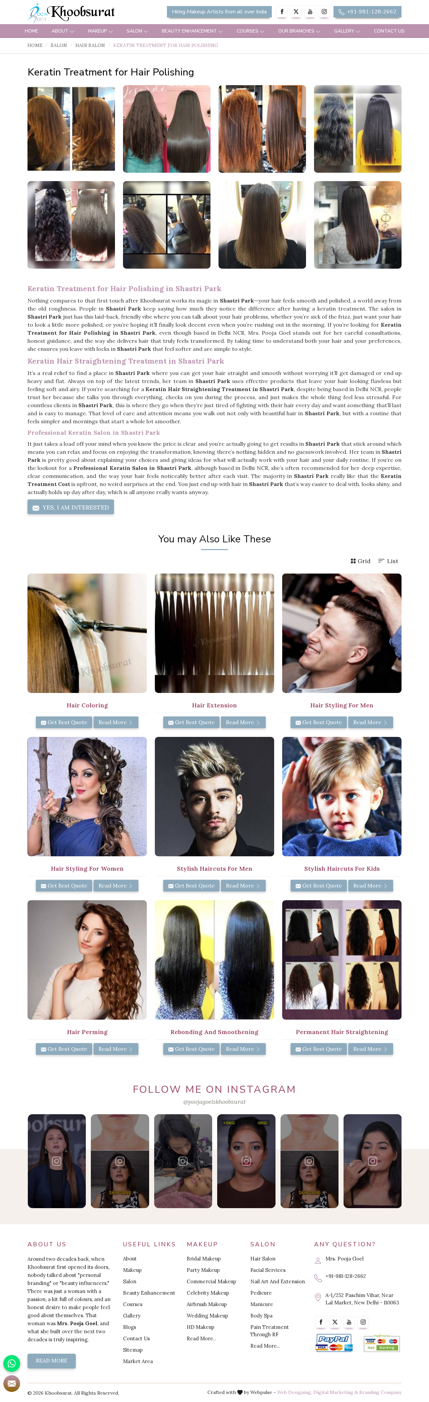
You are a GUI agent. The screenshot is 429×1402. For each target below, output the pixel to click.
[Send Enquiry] (11, 1383)
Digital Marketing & (335, 1392)
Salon (134, 31)
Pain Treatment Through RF (269, 1331)
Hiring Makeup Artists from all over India (219, 11)
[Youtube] (310, 11)
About (60, 31)
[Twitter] (296, 11)
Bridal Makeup (204, 1258)
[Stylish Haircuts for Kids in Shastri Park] (342, 796)
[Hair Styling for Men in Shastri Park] (342, 633)
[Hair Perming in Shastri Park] (87, 960)
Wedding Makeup (207, 1315)
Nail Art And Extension (277, 1281)
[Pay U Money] (382, 1343)
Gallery (344, 31)
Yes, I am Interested (75, 507)
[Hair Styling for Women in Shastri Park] (87, 796)
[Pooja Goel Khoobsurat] (57, 1161)
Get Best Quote (66, 722)
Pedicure (261, 1293)
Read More (113, 722)
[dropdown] (72, 31)
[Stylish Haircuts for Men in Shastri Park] (214, 796)
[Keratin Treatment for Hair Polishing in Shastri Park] (71, 129)
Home (31, 31)
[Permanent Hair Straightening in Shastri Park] (342, 960)
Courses (247, 31)
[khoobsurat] (87, 13)
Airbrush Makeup (207, 1304)
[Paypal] (334, 1343)
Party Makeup (203, 1270)
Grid (364, 561)
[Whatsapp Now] (11, 1363)
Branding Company (380, 1392)
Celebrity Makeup (208, 1293)
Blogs (129, 1327)
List (392, 561)
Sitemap (133, 1350)
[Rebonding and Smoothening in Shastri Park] (214, 960)
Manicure (261, 1304)
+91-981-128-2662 (371, 11)
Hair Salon (90, 45)
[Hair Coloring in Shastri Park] (87, 633)
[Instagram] (324, 11)
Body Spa (261, 1315)
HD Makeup (200, 1327)
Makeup (97, 31)
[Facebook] (282, 11)
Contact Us (389, 31)
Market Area (138, 1361)
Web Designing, (294, 1392)
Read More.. (201, 1338)
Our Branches (296, 31)
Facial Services (268, 1270)
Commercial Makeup (211, 1281)
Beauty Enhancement (189, 31)
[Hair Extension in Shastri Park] (214, 633)
